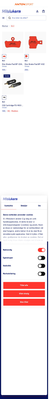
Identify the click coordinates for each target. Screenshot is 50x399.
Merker (5, 26)
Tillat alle (24, 285)
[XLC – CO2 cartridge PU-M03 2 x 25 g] (13, 92)
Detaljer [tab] (24, 206)
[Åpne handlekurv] (43, 11)
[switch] (41, 258)
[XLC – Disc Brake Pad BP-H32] (35, 51)
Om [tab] (39, 206)
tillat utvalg (24, 294)
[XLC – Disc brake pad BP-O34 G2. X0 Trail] (13, 51)
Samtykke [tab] (8, 206)
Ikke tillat (24, 302)
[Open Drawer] (3, 17)
